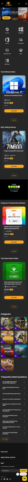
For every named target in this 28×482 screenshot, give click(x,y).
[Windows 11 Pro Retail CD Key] (14, 84)
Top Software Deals (8, 72)
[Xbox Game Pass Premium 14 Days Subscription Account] (14, 271)
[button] (2, 3)
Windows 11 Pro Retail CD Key (13, 95)
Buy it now (14, 111)
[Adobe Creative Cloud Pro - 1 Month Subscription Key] (14, 216)
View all (13, 120)
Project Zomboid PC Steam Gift (13, 151)
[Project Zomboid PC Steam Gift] (14, 140)
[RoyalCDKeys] (8, 3)
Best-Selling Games (8, 127)
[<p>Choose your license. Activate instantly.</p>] (14, 15)
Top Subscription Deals (9, 258)
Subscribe (22, 470)
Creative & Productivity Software (13, 203)
